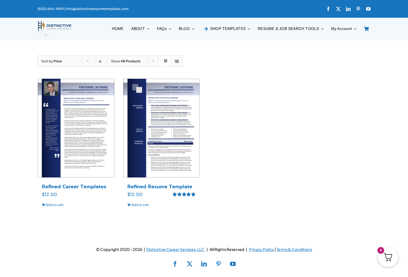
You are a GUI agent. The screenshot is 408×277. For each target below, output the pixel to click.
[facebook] (328, 9)
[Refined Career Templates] (76, 128)
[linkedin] (348, 9)
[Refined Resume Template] (161, 128)
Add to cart (55, 205)
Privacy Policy (261, 249)
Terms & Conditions (294, 249)
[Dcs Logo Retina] (54, 23)
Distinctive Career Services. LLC (175, 249)
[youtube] (368, 9)
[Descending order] (100, 61)
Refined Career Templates (74, 186)
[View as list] (176, 61)
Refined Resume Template (159, 186)
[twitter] (338, 9)
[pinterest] (358, 9)
